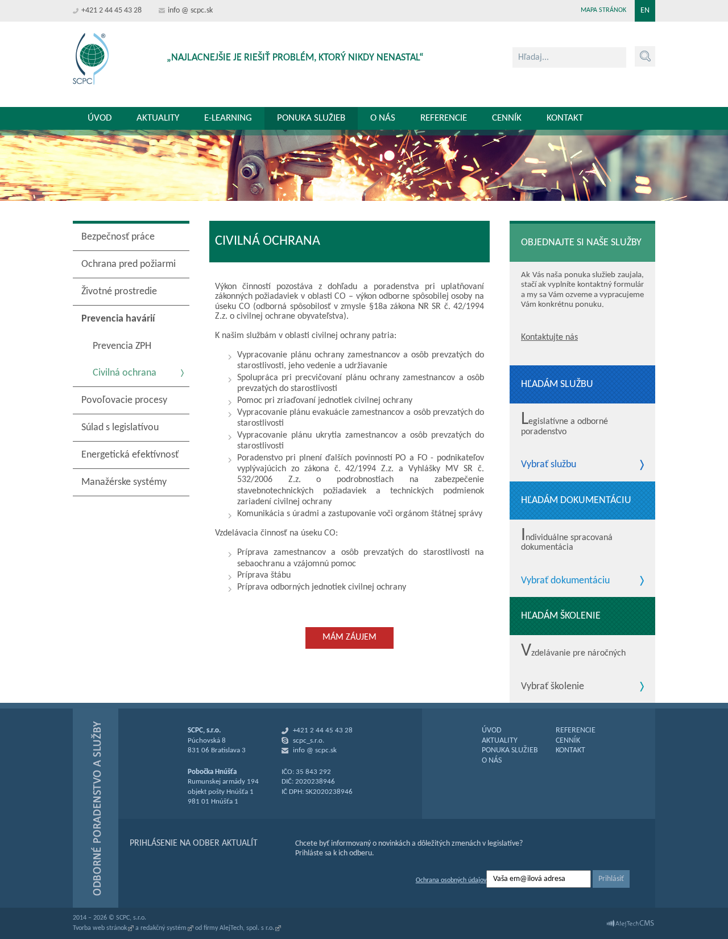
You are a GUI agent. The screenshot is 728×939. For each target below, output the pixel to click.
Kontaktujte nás (549, 337)
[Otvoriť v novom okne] (630, 923)
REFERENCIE (575, 730)
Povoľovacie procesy (124, 400)
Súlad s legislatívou (120, 427)
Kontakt (565, 118)
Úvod (99, 118)
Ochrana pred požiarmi (128, 264)
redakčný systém (163, 928)
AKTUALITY (500, 740)
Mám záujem (349, 637)
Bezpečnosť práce (118, 237)
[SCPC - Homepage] (91, 59)
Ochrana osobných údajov (451, 880)
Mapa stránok (603, 10)
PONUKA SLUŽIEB (510, 750)
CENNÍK (568, 740)
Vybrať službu (548, 465)
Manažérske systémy (124, 482)
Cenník (507, 118)
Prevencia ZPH (122, 346)
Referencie (443, 118)
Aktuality (157, 118)
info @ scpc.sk (190, 10)
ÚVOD (492, 730)
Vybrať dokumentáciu (565, 581)
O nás (382, 118)
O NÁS (492, 760)
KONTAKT (570, 750)
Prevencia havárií (118, 319)
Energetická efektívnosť (130, 455)
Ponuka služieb (311, 118)
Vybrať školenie (552, 687)
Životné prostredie (119, 291)
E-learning (228, 118)
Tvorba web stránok (100, 928)
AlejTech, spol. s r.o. (247, 928)
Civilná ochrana (124, 373)
